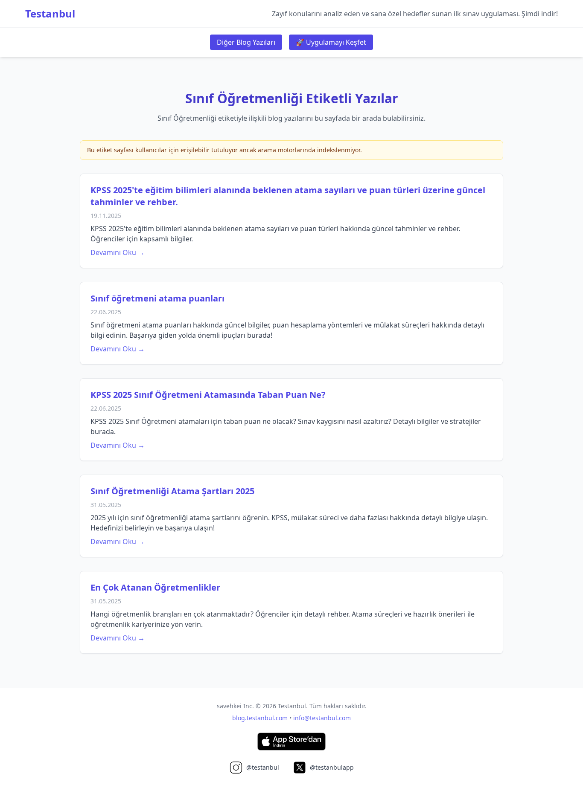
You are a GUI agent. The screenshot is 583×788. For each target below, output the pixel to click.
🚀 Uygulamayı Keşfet (331, 42)
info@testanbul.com (322, 718)
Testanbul (50, 13)
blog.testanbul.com (260, 718)
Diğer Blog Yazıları (246, 42)
